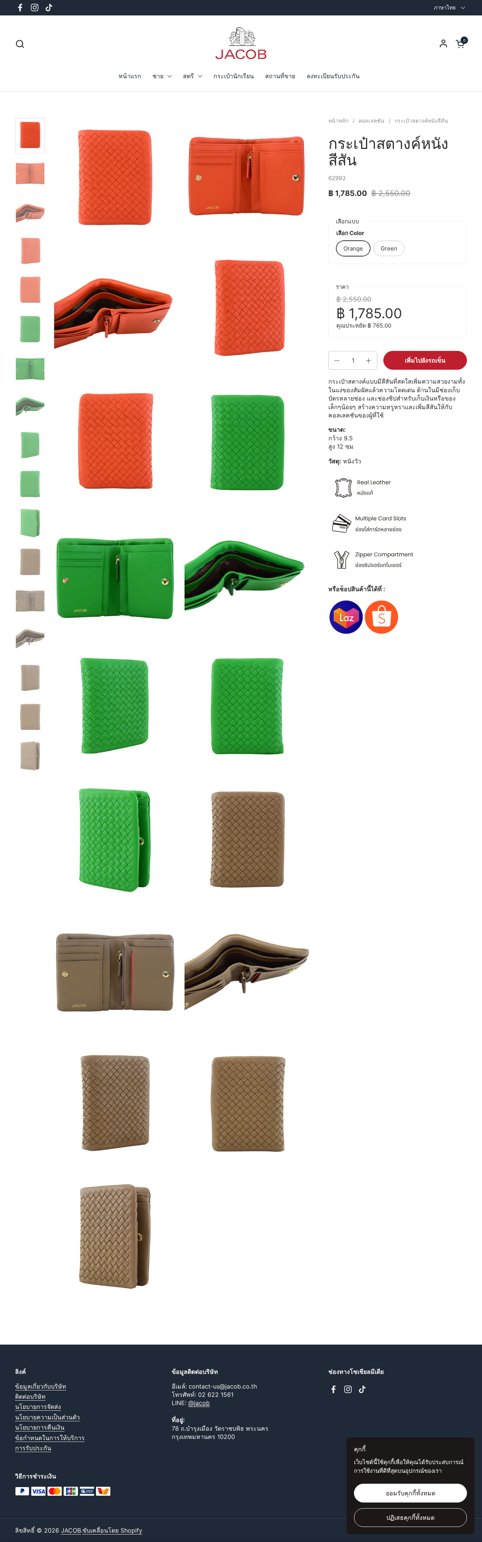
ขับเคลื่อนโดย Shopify (112, 1530)
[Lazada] (346, 632)
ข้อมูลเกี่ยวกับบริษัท (40, 1386)
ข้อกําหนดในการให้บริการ (50, 1438)
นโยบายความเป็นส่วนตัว (47, 1417)
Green (389, 248)
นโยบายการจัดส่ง (38, 1406)
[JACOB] (241, 44)
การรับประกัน (33, 1448)
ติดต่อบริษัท (30, 1396)
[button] (19, 44)
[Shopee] (381, 632)
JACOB (71, 1530)
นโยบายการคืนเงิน (39, 1427)
